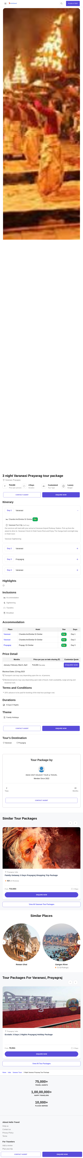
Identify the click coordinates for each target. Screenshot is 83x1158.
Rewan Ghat (21, 964)
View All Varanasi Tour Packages (41, 904)
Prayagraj (16, 480)
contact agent (20, 1154)
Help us (5, 1126)
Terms (4, 1136)
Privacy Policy (7, 1133)
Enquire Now (41, 895)
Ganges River (61, 964)
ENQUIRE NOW (71, 665)
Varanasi (8, 480)
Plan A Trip (73, 3)
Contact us (6, 1129)
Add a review (7, 1145)
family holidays (12, 717)
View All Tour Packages (41, 1063)
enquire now (62, 1154)
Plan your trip (7, 1149)
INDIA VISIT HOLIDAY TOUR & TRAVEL (41, 775)
